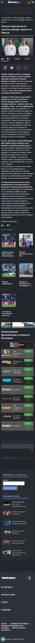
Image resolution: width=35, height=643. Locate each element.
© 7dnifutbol (6, 639)
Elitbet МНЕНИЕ (28, 355)
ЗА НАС (4, 624)
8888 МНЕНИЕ (28, 382)
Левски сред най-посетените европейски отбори (19, 504)
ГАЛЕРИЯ (5, 609)
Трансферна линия (11, 496)
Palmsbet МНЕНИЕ (28, 400)
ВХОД (28, 351)
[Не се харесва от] (8, 59)
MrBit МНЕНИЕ (28, 373)
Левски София (19, 18)
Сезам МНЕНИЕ (28, 418)
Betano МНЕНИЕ (28, 391)
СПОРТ (4, 602)
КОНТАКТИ (5, 630)
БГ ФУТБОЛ (6, 587)
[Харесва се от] (2, 59)
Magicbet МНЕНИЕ (28, 364)
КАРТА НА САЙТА (19, 628)
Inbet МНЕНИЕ (28, 409)
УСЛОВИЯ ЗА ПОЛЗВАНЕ (19, 624)
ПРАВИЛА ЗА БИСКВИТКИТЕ (12, 626)
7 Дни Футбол (6, 18)
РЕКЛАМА (5, 628)
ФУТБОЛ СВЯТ (8, 594)
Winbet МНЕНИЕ (28, 427)
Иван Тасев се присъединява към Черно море (19, 553)
